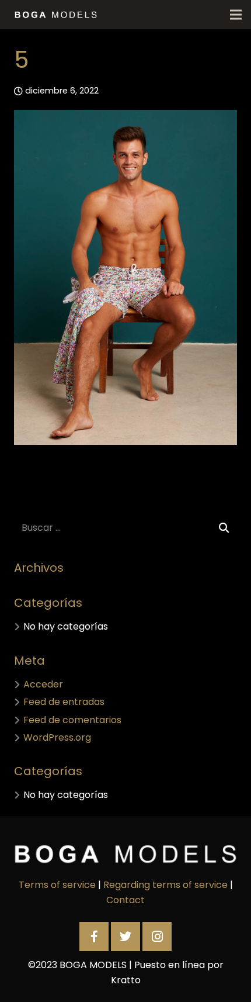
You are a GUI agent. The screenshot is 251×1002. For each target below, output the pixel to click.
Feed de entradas (63, 702)
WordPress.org (57, 737)
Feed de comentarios (72, 720)
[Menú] (235, 14)
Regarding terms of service (165, 885)
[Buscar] (224, 528)
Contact (125, 900)
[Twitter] (125, 936)
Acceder (43, 684)
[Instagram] (157, 936)
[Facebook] (94, 936)
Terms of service (57, 885)
